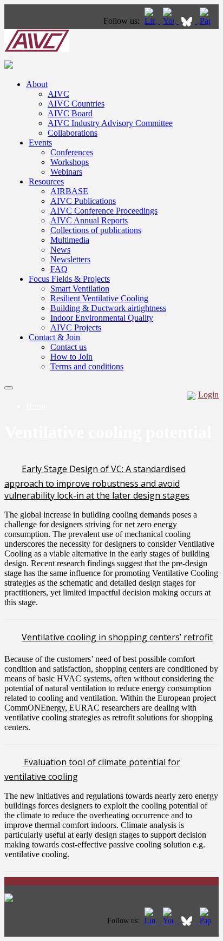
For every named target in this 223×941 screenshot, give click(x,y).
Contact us (68, 347)
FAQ (59, 269)
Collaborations (72, 132)
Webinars (66, 171)
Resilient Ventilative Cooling (99, 298)
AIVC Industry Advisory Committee (110, 123)
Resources (46, 181)
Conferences (71, 152)
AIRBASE (69, 191)
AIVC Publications (83, 201)
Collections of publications (95, 230)
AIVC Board (70, 113)
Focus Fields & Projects (69, 278)
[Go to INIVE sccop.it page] (208, 20)
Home (36, 405)
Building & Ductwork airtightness (108, 308)
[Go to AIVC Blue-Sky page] (188, 20)
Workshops (69, 162)
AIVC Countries (76, 103)
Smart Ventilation (79, 288)
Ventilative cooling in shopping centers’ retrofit (117, 637)
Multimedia (69, 239)
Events (40, 142)
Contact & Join (54, 337)
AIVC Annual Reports (89, 220)
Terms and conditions (86, 366)
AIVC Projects (75, 327)
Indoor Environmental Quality (101, 317)
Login (208, 394)
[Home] (36, 49)
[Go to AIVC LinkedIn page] (151, 20)
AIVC (58, 93)
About (37, 84)
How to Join (71, 356)
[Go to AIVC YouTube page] (169, 20)
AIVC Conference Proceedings (104, 210)
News (60, 249)
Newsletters (70, 259)
